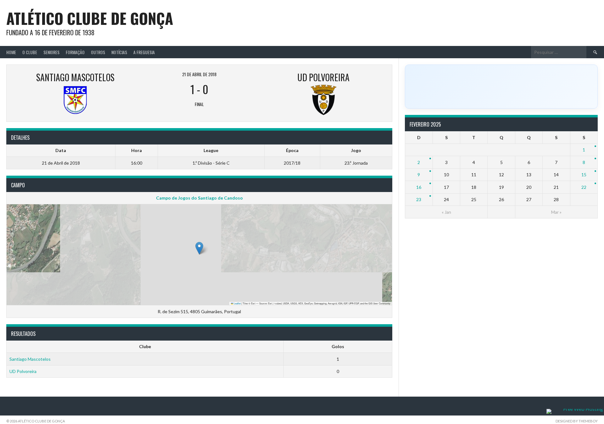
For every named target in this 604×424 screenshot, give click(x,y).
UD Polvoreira (22, 371)
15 (583, 174)
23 (418, 199)
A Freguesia (144, 52)
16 (418, 187)
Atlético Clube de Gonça (89, 18)
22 (583, 187)
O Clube (29, 52)
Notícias (119, 52)
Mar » (556, 212)
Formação (75, 52)
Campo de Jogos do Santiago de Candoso (199, 198)
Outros (98, 52)
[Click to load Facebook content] (501, 87)
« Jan (446, 212)
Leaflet (237, 303)
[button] (199, 248)
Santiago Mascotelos (30, 359)
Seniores (51, 52)
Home (11, 52)
